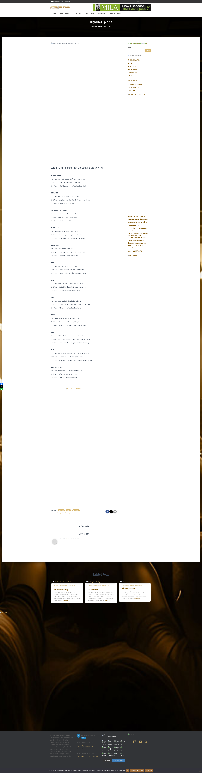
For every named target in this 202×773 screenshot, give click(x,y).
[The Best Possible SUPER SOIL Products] (84, 447)
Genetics (145, 233)
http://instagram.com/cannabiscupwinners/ (87, 745)
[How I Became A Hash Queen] (122, 7)
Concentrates (138, 231)
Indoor (134, 240)
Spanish (134, 245)
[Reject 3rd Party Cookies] (200, 770)
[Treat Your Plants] (139, 153)
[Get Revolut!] (101, 671)
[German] (136, 43)
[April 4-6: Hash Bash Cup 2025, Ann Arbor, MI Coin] (117, 749)
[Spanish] (146, 43)
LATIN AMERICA (132, 69)
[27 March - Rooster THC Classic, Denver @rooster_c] (111, 749)
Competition (131, 230)
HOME (54, 13)
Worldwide (101, 13)
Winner (130, 251)
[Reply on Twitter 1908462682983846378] (77, 749)
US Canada (139, 585)
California (130, 222)
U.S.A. (134, 248)
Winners (73, 513)
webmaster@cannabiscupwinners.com (61, 1)
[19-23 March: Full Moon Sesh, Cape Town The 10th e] (111, 755)
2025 (145, 216)
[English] (131, 43)
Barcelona (145, 219)
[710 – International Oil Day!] (62, 581)
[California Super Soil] (139, 278)
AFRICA (130, 75)
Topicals (130, 248)
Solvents (145, 243)
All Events (61, 510)
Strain (137, 245)
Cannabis (142, 222)
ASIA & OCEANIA (132, 72)
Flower (140, 233)
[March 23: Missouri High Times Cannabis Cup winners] (123, 749)
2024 (141, 216)
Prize (142, 240)
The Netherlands (144, 245)
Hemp (132, 235)
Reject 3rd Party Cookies (137, 770)
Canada (135, 222)
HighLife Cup (76, 510)
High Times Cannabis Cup (135, 237)
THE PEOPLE (131, 90)
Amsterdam (131, 219)
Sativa (140, 243)
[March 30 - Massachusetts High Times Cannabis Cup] (104, 749)
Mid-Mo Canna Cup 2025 (128, 588)
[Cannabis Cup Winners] (60, 7)
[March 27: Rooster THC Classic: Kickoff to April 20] (117, 755)
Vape (145, 248)
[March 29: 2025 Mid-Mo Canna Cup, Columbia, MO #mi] (104, 755)
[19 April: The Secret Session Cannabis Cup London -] (104, 743)
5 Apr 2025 (91, 742)
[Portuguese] (143, 43)
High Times (138, 235)
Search (129, 47)
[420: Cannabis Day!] (93, 581)
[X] (1, 386)
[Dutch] (129, 43)
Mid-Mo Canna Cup (132, 585)
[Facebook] (1, 384)
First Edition (135, 233)
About (119, 13)
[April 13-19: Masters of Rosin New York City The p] (111, 743)
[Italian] (139, 43)
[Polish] (141, 43)
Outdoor (138, 240)
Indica (130, 240)
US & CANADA (132, 66)
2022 (134, 216)
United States (140, 248)
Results (131, 243)
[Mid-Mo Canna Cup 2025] (125, 581)
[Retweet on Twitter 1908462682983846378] (80, 749)
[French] (134, 43)
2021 (131, 216)
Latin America (89, 13)
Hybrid (144, 237)
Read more (65, 600)
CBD (146, 228)
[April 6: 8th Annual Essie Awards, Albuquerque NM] (123, 743)
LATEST (60, 13)
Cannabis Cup (133, 225)
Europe (67, 13)
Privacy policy (149, 770)
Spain (129, 245)
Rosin (136, 243)
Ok (127, 770)
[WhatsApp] (1, 389)
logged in (68, 538)
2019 (128, 216)
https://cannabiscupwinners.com (85, 746)
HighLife (61, 513)
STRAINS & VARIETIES (134, 87)
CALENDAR (112, 13)
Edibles (130, 233)
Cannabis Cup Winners (136, 228)
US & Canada (77, 13)
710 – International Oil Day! (61, 590)
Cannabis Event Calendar (66, 585)
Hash (129, 235)
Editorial (56, 587)
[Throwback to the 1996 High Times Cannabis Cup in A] (117, 743)
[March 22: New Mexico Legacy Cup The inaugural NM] (123, 755)
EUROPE (130, 63)
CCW (74, 585)
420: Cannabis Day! (93, 590)
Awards (56, 513)
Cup (144, 231)
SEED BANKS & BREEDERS (135, 84)
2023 (137, 216)
